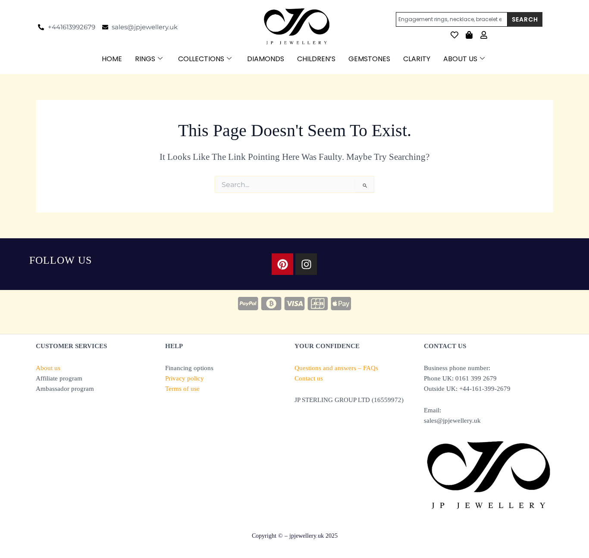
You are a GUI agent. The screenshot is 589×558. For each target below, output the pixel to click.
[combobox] (452, 19)
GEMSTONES (369, 59)
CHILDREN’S (316, 59)
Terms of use (182, 388)
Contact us (308, 378)
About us (48, 368)
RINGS (145, 59)
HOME (112, 59)
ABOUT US (460, 59)
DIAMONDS (265, 59)
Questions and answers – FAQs (336, 368)
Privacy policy (184, 378)
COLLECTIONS (201, 59)
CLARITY (416, 59)
